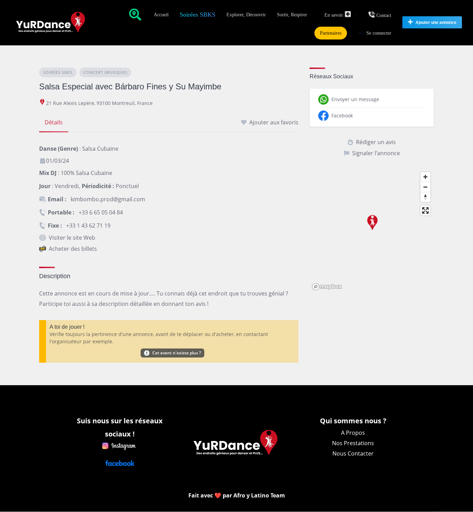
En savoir (333, 15)
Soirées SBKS (197, 14)
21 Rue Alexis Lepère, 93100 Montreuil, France (99, 103)
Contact (383, 15)
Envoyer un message (355, 99)
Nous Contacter (353, 453)
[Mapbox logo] (327, 287)
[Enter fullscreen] (425, 210)
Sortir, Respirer (292, 14)
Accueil (161, 14)
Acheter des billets (73, 249)
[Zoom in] (425, 177)
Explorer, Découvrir (246, 14)
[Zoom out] (425, 187)
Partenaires (330, 33)
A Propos (353, 432)
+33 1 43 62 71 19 (88, 225)
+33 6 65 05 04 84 (101, 212)
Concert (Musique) (105, 72)
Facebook (342, 115)
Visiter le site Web (72, 237)
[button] (371, 226)
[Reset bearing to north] (425, 197)
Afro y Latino (251, 495)
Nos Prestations (353, 443)
